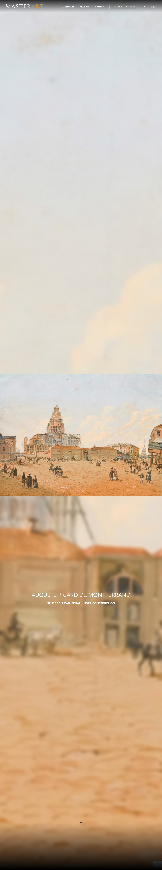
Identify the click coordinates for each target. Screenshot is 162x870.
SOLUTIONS (84, 7)
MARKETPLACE (68, 7)
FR (155, 7)
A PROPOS (99, 7)
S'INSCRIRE (116, 7)
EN (152, 7)
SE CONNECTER (129, 7)
